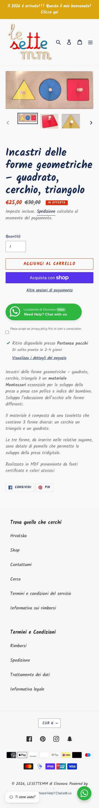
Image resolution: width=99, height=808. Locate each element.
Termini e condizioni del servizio (40, 594)
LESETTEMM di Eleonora (47, 784)
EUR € (47, 723)
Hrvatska (18, 536)
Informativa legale (27, 689)
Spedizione (46, 211)
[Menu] (90, 42)
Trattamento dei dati (30, 675)
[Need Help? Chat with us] (84, 793)
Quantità (13, 237)
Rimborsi (18, 646)
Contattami (20, 565)
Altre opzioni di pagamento (49, 290)
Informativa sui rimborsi (33, 608)
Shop (15, 550)
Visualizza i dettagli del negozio (39, 358)
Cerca (15, 579)
